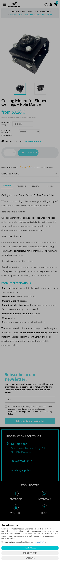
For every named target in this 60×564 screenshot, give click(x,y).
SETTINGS (30, 558)
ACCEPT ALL (30, 548)
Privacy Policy (39, 542)
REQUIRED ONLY (30, 553)
